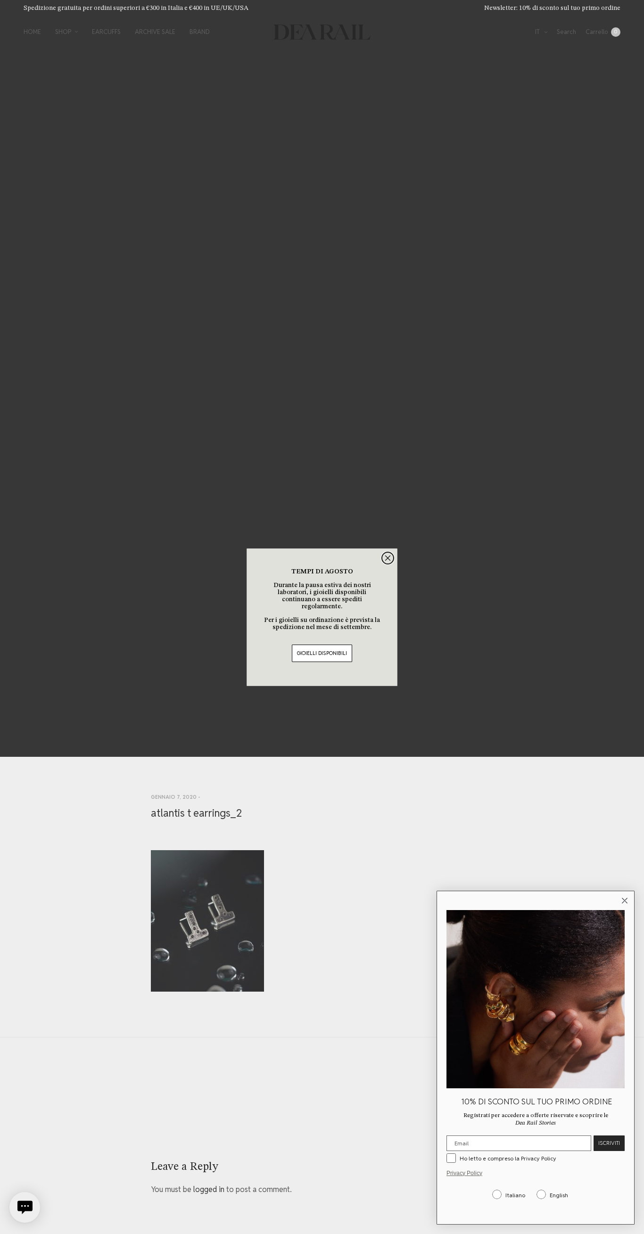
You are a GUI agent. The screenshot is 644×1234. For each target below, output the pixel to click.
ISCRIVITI (609, 1143)
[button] (24, 1207)
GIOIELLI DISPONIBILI (322, 653)
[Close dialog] (388, 558)
